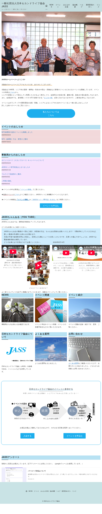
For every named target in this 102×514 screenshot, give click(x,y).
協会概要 (75, 6)
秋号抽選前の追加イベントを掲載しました (17, 132)
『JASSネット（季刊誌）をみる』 (43, 199)
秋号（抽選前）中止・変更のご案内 (15, 139)
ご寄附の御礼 (6, 181)
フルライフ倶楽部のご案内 (11, 174)
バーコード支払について (37, 471)
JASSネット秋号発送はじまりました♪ (16, 167)
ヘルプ (81, 6)
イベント (58, 6)
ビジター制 (48, 97)
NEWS (51, 6)
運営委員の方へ (90, 6)
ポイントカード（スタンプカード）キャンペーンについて (23, 160)
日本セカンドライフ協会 (52, 501)
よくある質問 (73, 363)
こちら (12, 92)
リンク (98, 6)
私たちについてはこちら (51, 113)
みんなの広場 (66, 6)
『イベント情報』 (26, 189)
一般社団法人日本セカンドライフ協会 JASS (25, 4)
